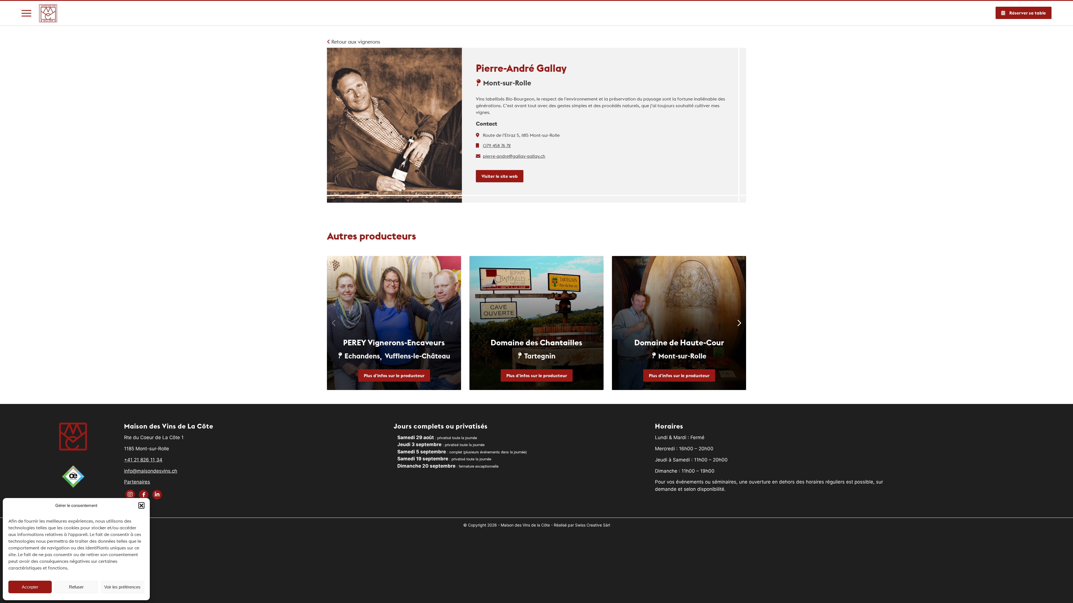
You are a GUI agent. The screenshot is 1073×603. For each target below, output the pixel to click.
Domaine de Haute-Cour (679, 343)
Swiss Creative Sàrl (592, 525)
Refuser (76, 587)
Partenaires (137, 482)
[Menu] (26, 13)
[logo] (48, 13)
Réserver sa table (1027, 13)
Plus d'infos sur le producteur (394, 375)
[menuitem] (26, 13)
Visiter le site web (499, 176)
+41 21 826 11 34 (143, 460)
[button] (141, 505)
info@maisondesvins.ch (150, 471)
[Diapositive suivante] (739, 323)
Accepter (30, 587)
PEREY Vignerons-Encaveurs (394, 343)
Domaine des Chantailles (536, 343)
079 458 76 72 (497, 145)
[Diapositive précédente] (333, 323)
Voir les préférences (122, 587)
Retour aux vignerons (355, 42)
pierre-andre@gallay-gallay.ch (514, 156)
